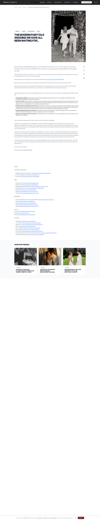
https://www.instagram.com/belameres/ (43, 173)
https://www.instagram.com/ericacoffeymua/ (29, 191)
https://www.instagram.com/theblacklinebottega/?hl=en (31, 231)
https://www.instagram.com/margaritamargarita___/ (32, 224)
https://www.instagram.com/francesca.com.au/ (29, 193)
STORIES (49, 2)
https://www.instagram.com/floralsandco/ (27, 221)
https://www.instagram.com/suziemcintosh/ (30, 174)
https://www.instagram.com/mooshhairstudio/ (27, 189)
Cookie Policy (45, 517)
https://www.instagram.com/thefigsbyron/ (26, 226)
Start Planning (87, 2)
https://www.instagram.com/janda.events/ (31, 227)
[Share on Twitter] (84, 74)
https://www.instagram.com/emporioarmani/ (26, 214)
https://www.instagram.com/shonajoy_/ (46, 199)
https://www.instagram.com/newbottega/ (35, 188)
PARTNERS (42, 2)
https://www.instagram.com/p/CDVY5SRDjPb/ (54, 79)
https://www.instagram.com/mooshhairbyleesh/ (29, 176)
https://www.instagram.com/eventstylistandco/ (31, 222)
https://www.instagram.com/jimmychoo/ (40, 186)
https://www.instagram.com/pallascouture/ (30, 183)
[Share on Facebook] (84, 70)
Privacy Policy (39, 517)
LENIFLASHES (29, 150)
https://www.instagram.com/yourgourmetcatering (29, 229)
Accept (81, 517)
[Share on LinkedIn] (84, 78)
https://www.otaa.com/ (24, 213)
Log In (95, 2)
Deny (76, 517)
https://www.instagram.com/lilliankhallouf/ (30, 184)
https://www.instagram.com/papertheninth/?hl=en (46, 232)
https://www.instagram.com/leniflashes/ (36, 234)
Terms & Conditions (52, 517)
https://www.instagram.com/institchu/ (27, 211)
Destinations (57, 2)
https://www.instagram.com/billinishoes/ (26, 201)
